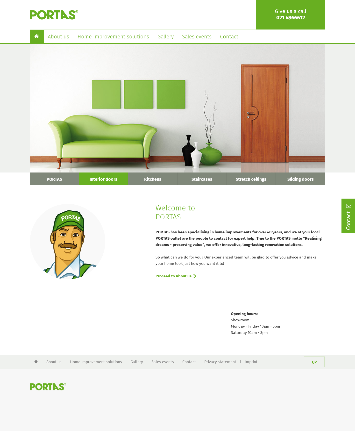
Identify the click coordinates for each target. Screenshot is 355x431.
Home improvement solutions (113, 37)
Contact (229, 37)
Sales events (197, 37)
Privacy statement (220, 362)
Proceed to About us (174, 276)
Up (314, 362)
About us (58, 37)
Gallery (165, 37)
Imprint (251, 362)
